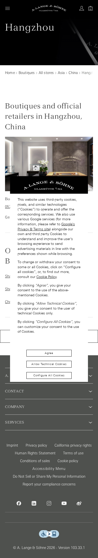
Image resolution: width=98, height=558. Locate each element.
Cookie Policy (46, 277)
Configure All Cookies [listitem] (49, 375)
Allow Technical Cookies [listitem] (48, 364)
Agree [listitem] (49, 353)
